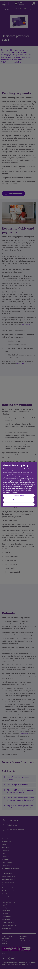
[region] (19, 484)
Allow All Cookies (19, 495)
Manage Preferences (19, 500)
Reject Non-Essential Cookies (18, 504)
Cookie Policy (15, 492)
